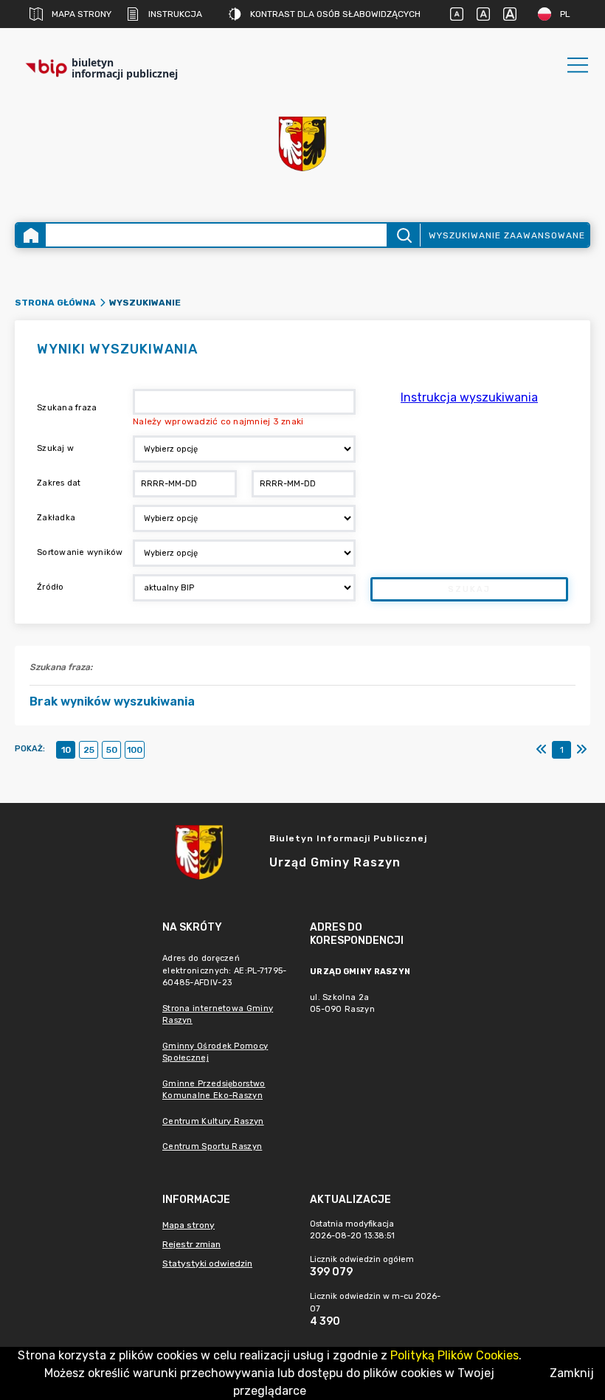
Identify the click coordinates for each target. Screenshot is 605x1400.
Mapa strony (81, 14)
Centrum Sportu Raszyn (212, 1146)
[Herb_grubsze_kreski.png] (302, 144)
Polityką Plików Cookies (454, 1355)
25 (88, 750)
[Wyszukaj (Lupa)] (403, 235)
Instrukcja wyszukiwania (469, 397)
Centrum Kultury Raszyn (213, 1121)
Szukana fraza (67, 408)
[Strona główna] (31, 235)
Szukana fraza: (61, 667)
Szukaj (469, 589)
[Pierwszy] (541, 750)
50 (111, 750)
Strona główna (55, 302)
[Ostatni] (581, 750)
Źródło (50, 587)
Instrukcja (175, 14)
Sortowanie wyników (80, 552)
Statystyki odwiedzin (207, 1263)
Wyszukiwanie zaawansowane (507, 235)
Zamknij (572, 1373)
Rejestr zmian (191, 1244)
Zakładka (56, 518)
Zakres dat (59, 483)
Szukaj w (55, 448)
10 (66, 750)
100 (134, 750)
